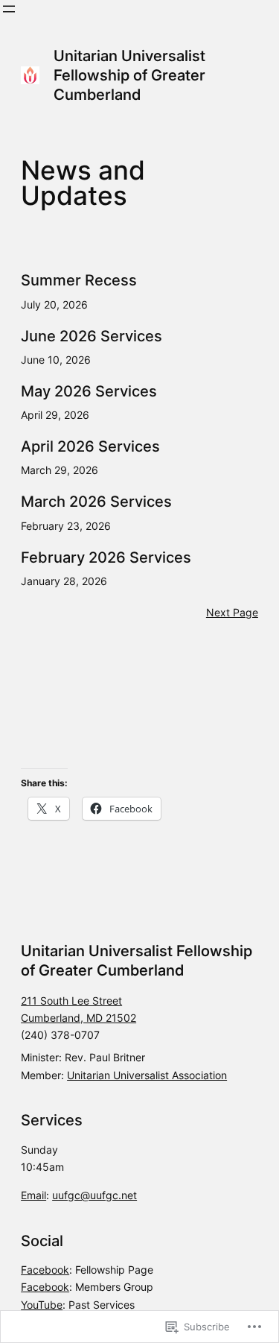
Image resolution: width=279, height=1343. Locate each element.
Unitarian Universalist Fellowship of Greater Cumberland (129, 75)
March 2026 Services (96, 502)
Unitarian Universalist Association (147, 1075)
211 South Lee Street (71, 1000)
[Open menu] (9, 9)
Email (33, 1195)
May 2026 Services (89, 391)
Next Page (232, 612)
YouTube (41, 1304)
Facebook (45, 1269)
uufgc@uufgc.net (94, 1195)
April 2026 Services (90, 446)
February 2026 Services (106, 557)
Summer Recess (79, 280)
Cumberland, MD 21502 (78, 1017)
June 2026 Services (91, 336)
